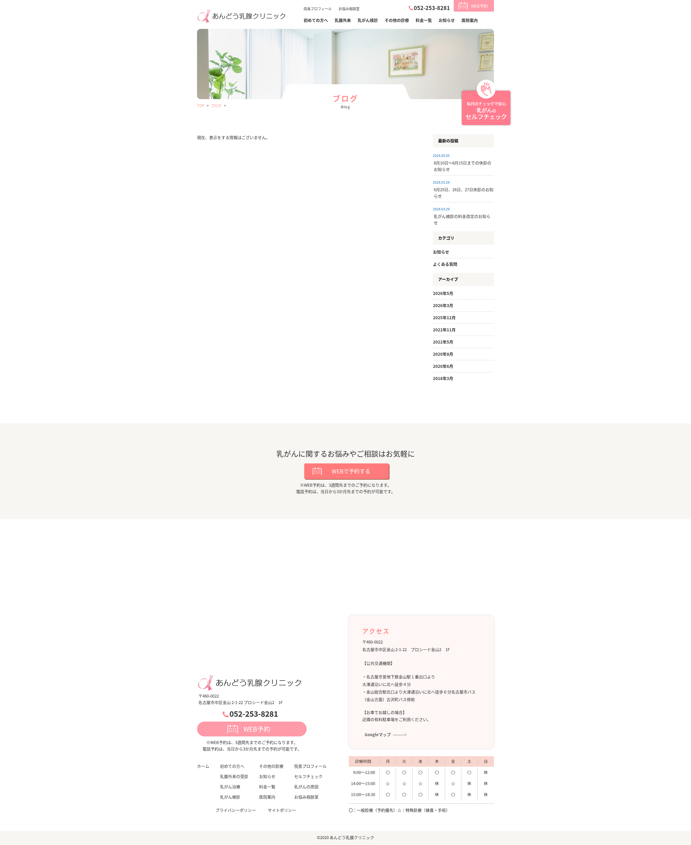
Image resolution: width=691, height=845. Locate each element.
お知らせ (447, 20)
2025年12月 (444, 317)
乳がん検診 (368, 20)
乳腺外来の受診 (234, 776)
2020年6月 (443, 366)
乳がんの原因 (306, 786)
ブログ (216, 105)
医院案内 (470, 20)
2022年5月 (443, 342)
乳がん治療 (230, 786)
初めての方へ (232, 766)
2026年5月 (443, 293)
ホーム (203, 766)
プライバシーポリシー (235, 810)
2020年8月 (443, 354)
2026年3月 (443, 305)
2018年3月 (443, 378)
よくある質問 (445, 264)
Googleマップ (378, 734)
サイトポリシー (282, 810)
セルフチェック (308, 776)
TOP (200, 105)
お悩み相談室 (349, 8)
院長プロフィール (318, 8)
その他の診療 (397, 20)
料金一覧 (424, 20)
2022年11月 (444, 329)
